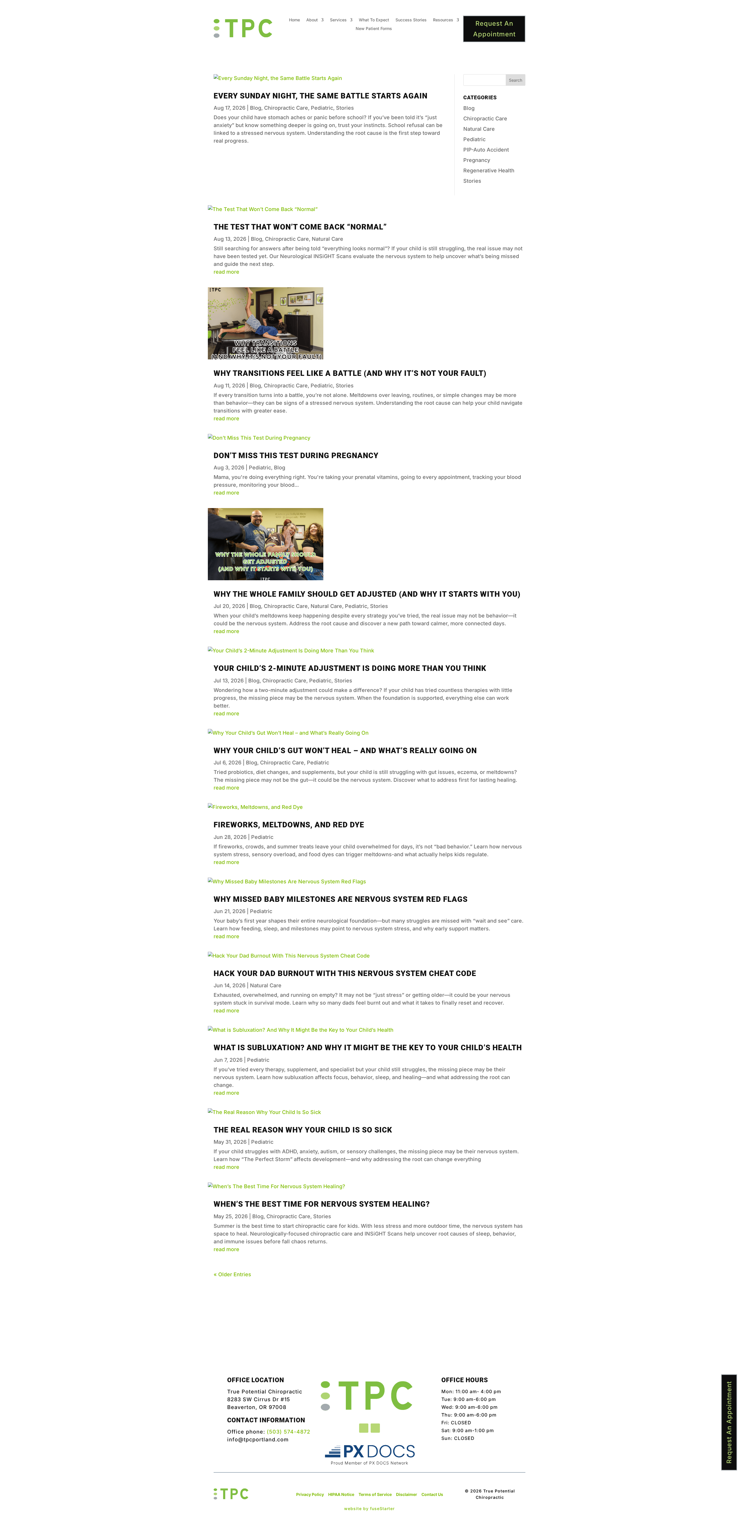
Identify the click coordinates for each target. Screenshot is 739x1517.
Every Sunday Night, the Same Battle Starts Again (321, 96)
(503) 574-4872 (288, 1432)
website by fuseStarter (369, 1508)
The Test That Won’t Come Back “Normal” (300, 227)
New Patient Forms (374, 29)
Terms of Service (375, 1494)
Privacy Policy (310, 1494)
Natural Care (479, 129)
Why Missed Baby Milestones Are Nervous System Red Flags (341, 899)
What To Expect (374, 20)
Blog (255, 108)
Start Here (370, 1340)
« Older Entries (232, 1274)
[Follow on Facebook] (363, 1428)
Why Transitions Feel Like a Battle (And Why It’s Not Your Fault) (350, 373)
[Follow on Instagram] (375, 1428)
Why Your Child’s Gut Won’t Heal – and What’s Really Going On (345, 750)
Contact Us (432, 1494)
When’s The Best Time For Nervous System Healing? (322, 1204)
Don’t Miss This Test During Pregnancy (296, 455)
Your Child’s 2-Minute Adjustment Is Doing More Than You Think (350, 668)
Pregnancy (476, 160)
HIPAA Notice (341, 1494)
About (312, 20)
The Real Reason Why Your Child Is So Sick (303, 1130)
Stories (345, 108)
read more (226, 272)
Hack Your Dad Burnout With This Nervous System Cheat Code (345, 973)
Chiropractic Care (286, 108)
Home (294, 20)
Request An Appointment (494, 29)
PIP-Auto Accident (486, 150)
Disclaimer (406, 1494)
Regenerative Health (488, 170)
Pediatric (322, 108)
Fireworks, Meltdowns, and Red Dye (289, 824)
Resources (443, 20)
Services (338, 20)
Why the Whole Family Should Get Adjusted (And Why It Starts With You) (367, 594)
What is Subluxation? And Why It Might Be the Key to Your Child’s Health (368, 1047)
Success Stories (411, 20)
